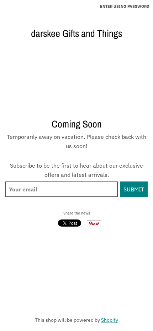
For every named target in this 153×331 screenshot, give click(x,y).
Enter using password (124, 6)
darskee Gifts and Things (76, 33)
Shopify (109, 320)
